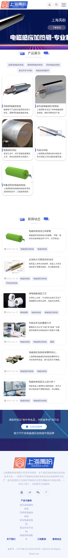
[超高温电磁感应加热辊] (50, 89)
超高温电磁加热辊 (16, 65)
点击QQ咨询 (36, 426)
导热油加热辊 (11, 283)
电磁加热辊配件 (42, 70)
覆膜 (52, 342)
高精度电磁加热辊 (35, 65)
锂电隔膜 (24, 312)
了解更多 (56, 27)
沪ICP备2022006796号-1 (29, 549)
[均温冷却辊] (50, 133)
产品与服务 (26, 500)
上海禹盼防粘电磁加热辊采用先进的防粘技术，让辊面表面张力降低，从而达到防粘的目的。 (17, 191)
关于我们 (11, 539)
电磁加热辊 (42, 249)
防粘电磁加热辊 (53, 65)
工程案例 (41, 539)
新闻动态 (57, 539)
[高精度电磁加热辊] (17, 89)
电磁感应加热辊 (27, 249)
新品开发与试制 (25, 70)
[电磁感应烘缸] (17, 133)
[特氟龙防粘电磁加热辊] (17, 172)
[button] (34, 46)
